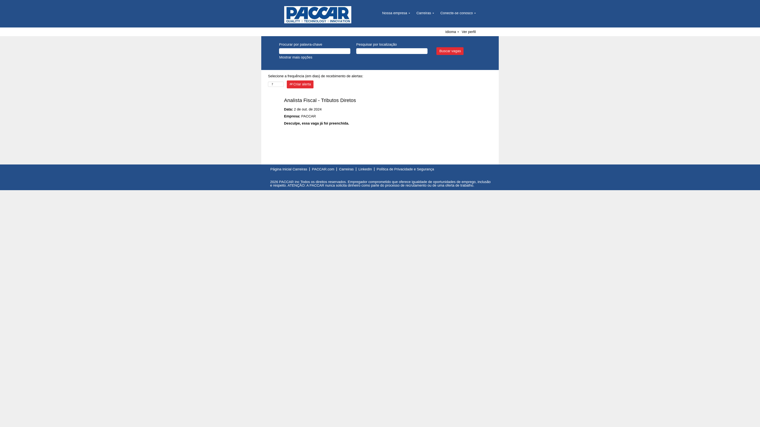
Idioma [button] (451, 32)
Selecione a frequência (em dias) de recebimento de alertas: (315, 76)
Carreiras (346, 169)
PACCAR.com (323, 169)
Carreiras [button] (424, 13)
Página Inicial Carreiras (288, 169)
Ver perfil (469, 32)
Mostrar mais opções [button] (295, 57)
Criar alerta (301, 84)
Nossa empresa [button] (395, 13)
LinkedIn (365, 169)
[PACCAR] (318, 15)
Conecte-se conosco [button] (457, 13)
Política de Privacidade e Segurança (405, 169)
